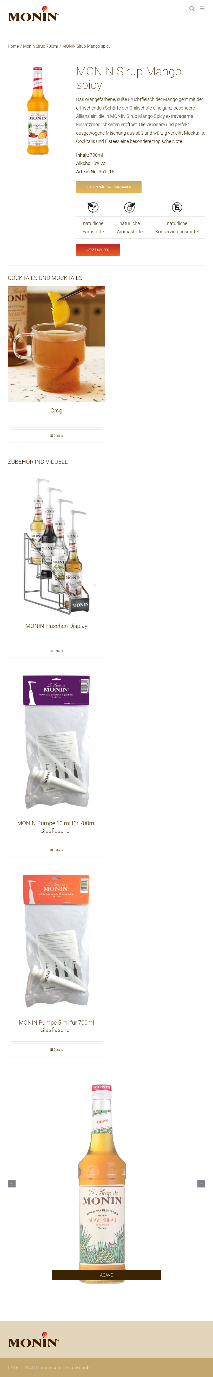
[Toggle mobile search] (192, 8)
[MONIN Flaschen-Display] (56, 544)
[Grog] (56, 344)
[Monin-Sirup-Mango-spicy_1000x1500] (38, 110)
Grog (56, 410)
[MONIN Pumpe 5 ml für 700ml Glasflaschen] (56, 941)
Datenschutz (78, 1367)
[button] (12, 1183)
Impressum (50, 1367)
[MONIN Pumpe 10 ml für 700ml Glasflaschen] (56, 742)
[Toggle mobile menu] (202, 8)
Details (58, 436)
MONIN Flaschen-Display (56, 626)
